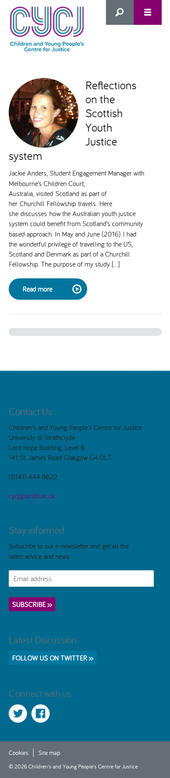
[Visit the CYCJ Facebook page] (40, 713)
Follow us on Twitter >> (52, 657)
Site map (49, 752)
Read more (37, 288)
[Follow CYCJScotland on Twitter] (18, 713)
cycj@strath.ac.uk (32, 495)
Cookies (18, 752)
